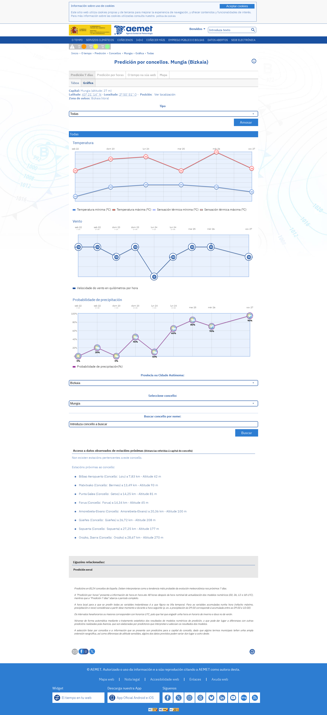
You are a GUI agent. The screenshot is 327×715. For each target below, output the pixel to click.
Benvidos (195, 29)
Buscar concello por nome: (162, 416)
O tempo (77, 40)
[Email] (75, 653)
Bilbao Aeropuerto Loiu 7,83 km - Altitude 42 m (120, 476)
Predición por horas (110, 75)
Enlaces (195, 679)
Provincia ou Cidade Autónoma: (162, 375)
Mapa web (106, 679)
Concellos (115, 53)
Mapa (163, 75)
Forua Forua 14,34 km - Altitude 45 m (113, 502)
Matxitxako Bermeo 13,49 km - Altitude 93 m (118, 485)
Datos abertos (218, 40)
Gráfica (139, 53)
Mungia (128, 53)
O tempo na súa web (142, 75)
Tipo (163, 106)
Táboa (75, 83)
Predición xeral (82, 569)
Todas (150, 53)
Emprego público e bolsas (186, 40)
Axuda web (220, 679)
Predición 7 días (82, 75)
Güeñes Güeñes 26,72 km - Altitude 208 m (117, 520)
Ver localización (164, 94)
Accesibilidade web (164, 679)
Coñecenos (125, 40)
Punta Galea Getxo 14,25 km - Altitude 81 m (118, 494)
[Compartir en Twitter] (92, 651)
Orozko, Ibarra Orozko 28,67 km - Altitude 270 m (121, 537)
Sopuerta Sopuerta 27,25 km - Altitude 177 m (119, 529)
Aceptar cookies (237, 6)
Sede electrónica (243, 40)
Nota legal (132, 679)
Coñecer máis (155, 40)
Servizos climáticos (100, 40)
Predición (100, 53)
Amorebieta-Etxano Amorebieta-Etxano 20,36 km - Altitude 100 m (133, 511)
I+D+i (139, 40)
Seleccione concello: (162, 395)
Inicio (74, 53)
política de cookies (166, 16)
